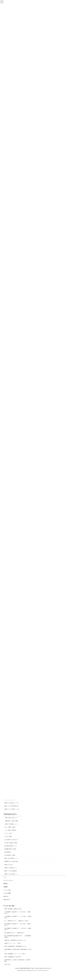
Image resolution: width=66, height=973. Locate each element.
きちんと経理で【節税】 (10, 827)
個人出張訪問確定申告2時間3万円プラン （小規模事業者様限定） (17, 936)
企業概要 (5, 886)
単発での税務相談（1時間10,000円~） (13, 909)
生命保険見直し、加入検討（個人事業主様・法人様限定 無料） (17, 960)
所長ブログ (6, 896)
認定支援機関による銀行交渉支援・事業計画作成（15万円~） (17, 950)
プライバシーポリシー (8, 880)
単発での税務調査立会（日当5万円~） (13, 956)
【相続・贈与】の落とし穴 (10, 817)
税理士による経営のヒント (10, 867)
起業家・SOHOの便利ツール (11, 874)
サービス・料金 (8, 833)
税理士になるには (8, 864)
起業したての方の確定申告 (10, 871)
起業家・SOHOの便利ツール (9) (11, 809)
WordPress (24, 970)
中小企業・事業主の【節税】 (11, 842)
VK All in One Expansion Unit (43, 970)
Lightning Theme (32, 970)
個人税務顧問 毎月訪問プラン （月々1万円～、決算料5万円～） (17, 924)
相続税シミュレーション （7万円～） (13, 943)
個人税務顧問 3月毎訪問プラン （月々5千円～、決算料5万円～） (17, 929)
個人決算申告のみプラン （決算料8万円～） (14, 932)
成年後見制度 (7, 852)
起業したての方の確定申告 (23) (11, 806)
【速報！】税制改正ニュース (11, 824)
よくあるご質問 (8, 836)
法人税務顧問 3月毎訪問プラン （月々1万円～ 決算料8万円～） (17, 917)
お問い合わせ (6, 899)
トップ (4, 877)
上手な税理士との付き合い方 (11, 839)
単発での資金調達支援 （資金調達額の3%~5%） (15, 946)
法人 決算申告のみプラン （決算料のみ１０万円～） (17, 920)
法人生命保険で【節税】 (10, 855)
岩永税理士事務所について (10, 846)
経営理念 (5, 883)
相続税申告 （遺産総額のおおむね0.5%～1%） (15, 940)
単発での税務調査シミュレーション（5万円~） (15, 953)
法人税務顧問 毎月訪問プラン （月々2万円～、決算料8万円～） (17, 912)
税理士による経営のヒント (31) (11, 803)
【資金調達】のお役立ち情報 (11, 821)
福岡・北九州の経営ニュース (11, 858)
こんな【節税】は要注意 (10, 830)
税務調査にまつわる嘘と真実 (11, 861)
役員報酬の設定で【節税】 (10, 849)
